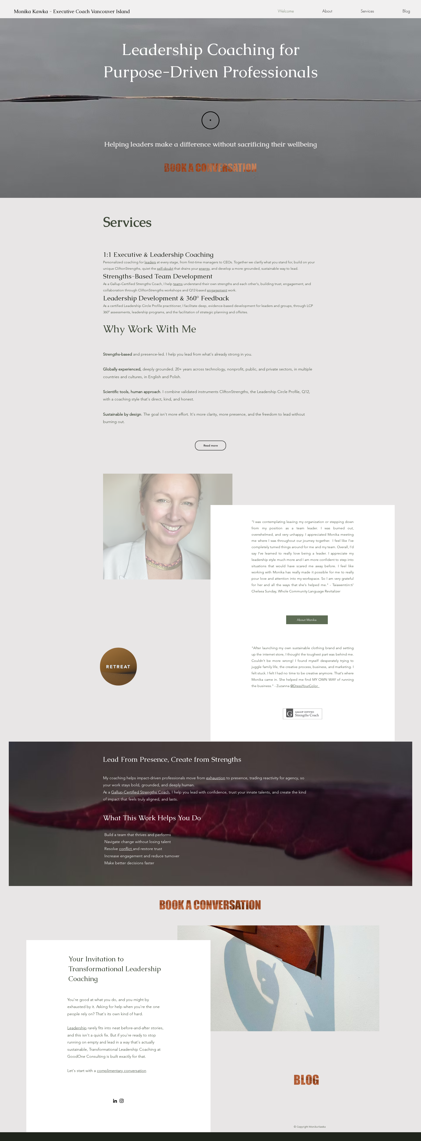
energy (204, 268)
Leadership (77, 1028)
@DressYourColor (304, 686)
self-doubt (165, 268)
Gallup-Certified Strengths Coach (140, 792)
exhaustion (215, 778)
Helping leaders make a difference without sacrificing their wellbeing (210, 144)
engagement (217, 290)
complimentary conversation (121, 1070)
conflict (126, 848)
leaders (150, 262)
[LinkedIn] (115, 1101)
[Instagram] (121, 1101)
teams (178, 284)
